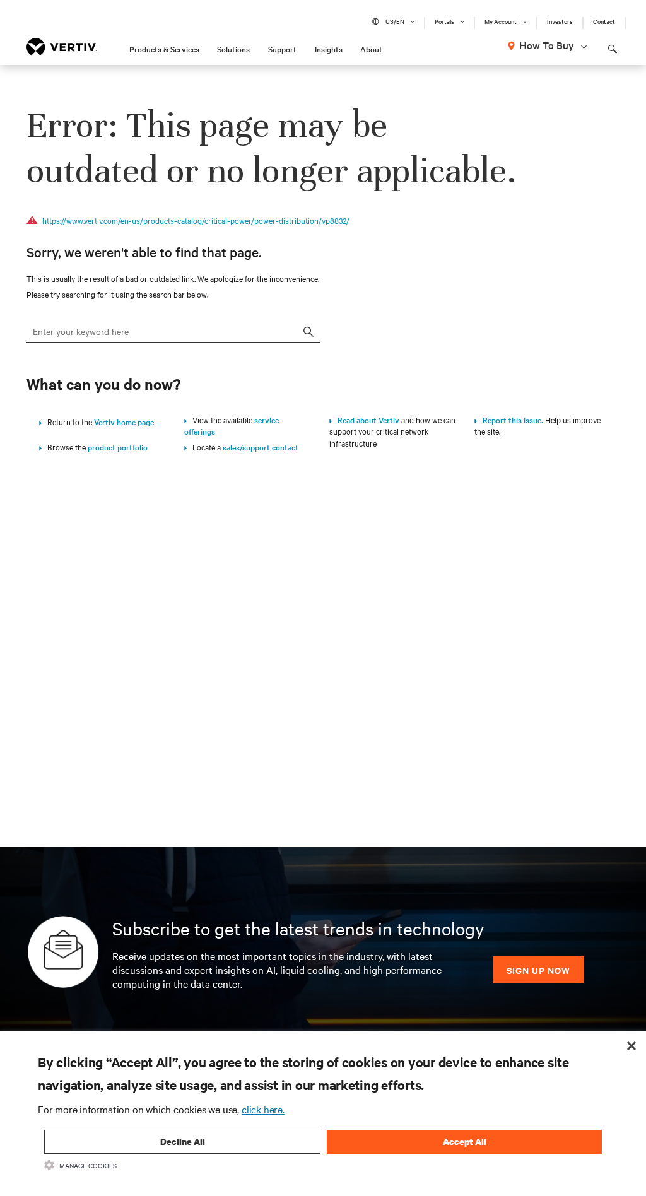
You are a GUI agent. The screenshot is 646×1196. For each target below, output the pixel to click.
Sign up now (538, 969)
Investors (560, 21)
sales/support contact (260, 446)
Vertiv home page (124, 421)
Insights (329, 48)
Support (282, 48)
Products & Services (164, 48)
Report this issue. (510, 419)
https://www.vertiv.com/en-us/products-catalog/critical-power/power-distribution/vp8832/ (195, 220)
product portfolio (118, 446)
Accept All (464, 1141)
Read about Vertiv (365, 419)
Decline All (182, 1141)
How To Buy (546, 45)
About (371, 48)
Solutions (233, 48)
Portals (444, 21)
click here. (263, 1109)
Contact (604, 21)
